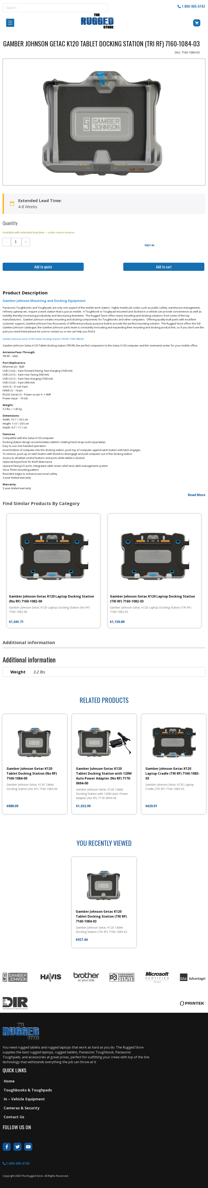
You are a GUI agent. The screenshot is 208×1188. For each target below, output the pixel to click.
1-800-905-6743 (193, 6)
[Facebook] (7, 1147)
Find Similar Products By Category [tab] (41, 503)
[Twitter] (17, 1147)
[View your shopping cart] (191, 23)
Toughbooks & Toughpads (28, 1090)
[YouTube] (28, 1147)
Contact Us (14, 1117)
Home (9, 1081)
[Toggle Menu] (11, 23)
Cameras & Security (21, 1108)
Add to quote (43, 266)
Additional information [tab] (29, 642)
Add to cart (164, 266)
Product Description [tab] (25, 293)
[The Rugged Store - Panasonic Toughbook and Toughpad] (97, 21)
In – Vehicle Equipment (24, 1099)
